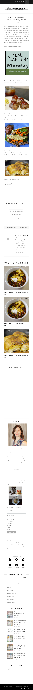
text (9, 529)
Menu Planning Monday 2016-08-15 (16, 293)
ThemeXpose (16, 686)
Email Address (11, 515)
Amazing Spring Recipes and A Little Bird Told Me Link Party (20, 646)
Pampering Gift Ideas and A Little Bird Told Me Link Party (19, 655)
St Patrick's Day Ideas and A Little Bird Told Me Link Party (19, 638)
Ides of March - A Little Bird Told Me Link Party (20, 630)
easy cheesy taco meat (20, 119)
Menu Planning (18, 218)
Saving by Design (11, 602)
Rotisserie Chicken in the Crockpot (17, 154)
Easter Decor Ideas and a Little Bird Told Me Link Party (20, 613)
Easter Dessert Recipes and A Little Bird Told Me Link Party (20, 622)
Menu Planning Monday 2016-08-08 (16, 324)
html (9, 527)
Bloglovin (16, 567)
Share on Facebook (17, 208)
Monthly (10, 523)
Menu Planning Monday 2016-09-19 (16, 356)
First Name (10, 510)
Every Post (10, 521)
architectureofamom (21, 236)
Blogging (9, 587)
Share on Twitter (17, 211)
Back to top (24, 688)
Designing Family (11, 596)
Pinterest (10, 567)
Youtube (23, 567)
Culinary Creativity (11, 593)
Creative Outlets (10, 590)
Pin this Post (17, 214)
